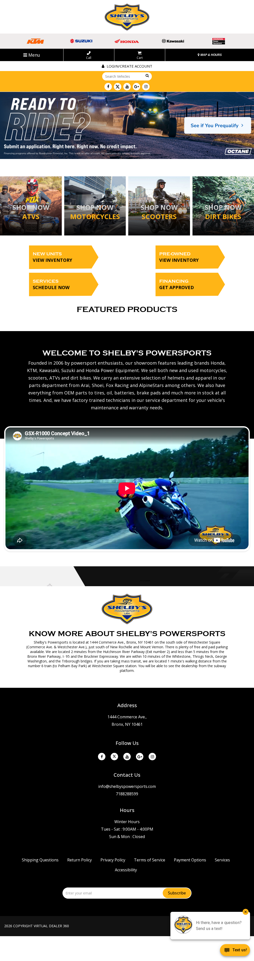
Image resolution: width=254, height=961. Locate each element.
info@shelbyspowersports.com (127, 786)
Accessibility (126, 870)
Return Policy (79, 860)
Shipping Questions (40, 860)
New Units (52, 257)
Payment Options (190, 860)
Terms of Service (149, 860)
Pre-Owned (179, 257)
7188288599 (127, 794)
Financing (176, 284)
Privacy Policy (112, 860)
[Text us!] (235, 951)
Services (51, 284)
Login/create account (129, 66)
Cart (140, 58)
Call (88, 58)
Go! (146, 76)
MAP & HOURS (211, 55)
